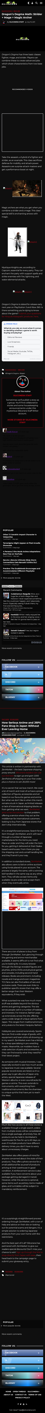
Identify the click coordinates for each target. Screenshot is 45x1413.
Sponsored (14, 719)
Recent (11, 586)
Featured (5, 719)
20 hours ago (16, 610)
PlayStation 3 (7, 11)
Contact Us (21, 1395)
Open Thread (19, 1391)
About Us (8, 1395)
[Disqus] (22, 457)
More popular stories (11, 578)
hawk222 (15, 615)
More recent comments (12, 648)
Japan (23, 373)
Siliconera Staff (16, 22)
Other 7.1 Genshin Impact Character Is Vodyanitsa (20, 624)
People (4, 586)
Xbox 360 (16, 11)
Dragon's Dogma (12, 373)
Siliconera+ (33, 1391)
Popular (18, 586)
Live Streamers (14, 342)
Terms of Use (34, 1395)
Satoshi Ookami (18, 630)
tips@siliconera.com (27, 1410)
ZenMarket (36, 861)
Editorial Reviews (15, 337)
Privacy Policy (22, 1398)
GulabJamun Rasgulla (20, 594)
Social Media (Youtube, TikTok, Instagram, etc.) (20, 352)
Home (8, 1391)
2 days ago (13, 638)
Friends (11, 347)
